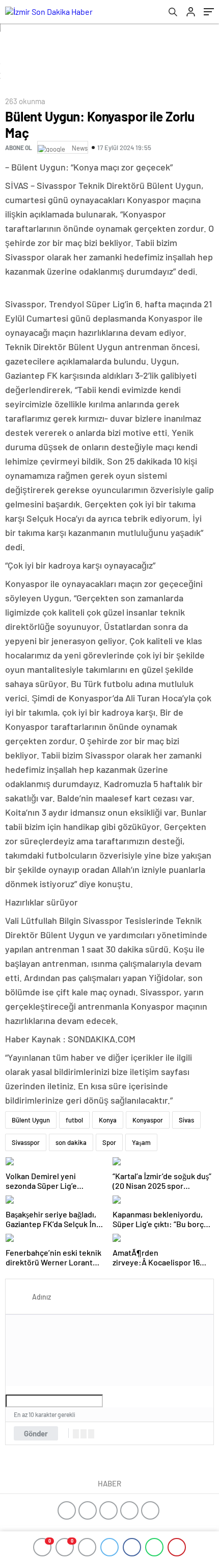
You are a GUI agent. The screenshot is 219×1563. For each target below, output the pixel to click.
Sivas (186, 1120)
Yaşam (141, 1142)
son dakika (71, 1142)
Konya (108, 1120)
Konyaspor (147, 1120)
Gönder (36, 1433)
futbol (74, 1120)
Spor (109, 1142)
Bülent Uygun (31, 1120)
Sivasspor (26, 1142)
